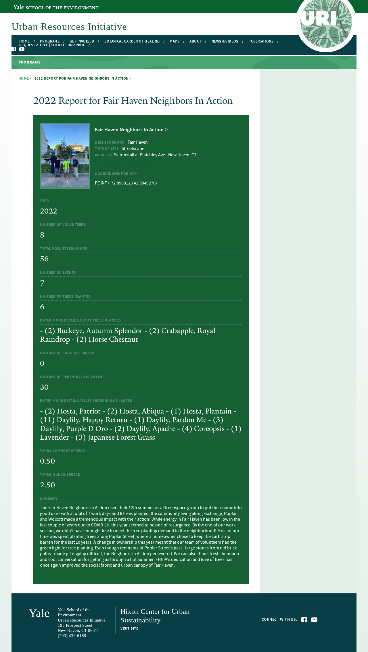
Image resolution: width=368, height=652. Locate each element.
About (195, 41)
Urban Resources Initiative (69, 26)
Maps (174, 41)
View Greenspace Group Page (123, 161)
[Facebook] (14, 49)
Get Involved (82, 41)
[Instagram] (27, 49)
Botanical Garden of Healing (132, 41)
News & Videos (225, 41)
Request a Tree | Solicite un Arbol (52, 45)
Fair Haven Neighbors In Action (129, 129)
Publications (260, 41)
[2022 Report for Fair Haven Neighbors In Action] (65, 185)
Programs (50, 41)
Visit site (129, 628)
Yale (39, 613)
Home (24, 41)
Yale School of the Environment (44, 4)
